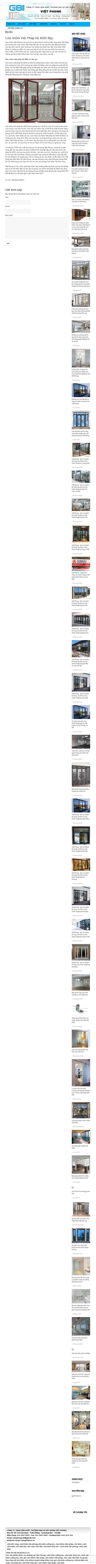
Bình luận (9, 215)
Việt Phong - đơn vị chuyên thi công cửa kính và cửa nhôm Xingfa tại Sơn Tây (80, 515)
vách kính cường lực (55, 1555)
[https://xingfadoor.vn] (48, 11)
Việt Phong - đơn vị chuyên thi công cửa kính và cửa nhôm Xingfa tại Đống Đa (80, 849)
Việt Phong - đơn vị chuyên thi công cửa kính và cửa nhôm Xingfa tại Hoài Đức (80, 909)
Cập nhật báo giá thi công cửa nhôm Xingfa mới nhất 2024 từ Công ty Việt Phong (80, 433)
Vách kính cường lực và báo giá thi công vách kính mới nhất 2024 (81, 753)
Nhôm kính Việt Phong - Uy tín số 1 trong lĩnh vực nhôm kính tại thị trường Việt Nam (80, 90)
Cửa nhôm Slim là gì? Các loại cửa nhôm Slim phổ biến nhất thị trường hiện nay (81, 311)
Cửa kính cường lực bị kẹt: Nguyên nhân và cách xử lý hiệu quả (80, 116)
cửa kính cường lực (46, 1544)
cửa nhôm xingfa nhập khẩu (37, 1560)
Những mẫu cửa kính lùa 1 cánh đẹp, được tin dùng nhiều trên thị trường (80, 143)
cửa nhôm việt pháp (64, 1544)
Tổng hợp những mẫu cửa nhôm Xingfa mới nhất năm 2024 (80, 1020)
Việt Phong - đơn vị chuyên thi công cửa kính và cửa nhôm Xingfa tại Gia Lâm (80, 603)
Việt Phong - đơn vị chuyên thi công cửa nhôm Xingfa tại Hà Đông (81, 965)
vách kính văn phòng (29, 1544)
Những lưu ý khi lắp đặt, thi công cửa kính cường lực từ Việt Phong (80, 401)
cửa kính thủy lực (51, 1546)
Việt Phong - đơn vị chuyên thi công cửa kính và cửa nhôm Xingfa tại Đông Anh (80, 631)
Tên (7, 197)
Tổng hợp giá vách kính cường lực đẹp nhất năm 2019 (79, 1461)
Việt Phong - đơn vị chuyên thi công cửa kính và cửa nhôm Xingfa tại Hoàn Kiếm (80, 817)
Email (7, 206)
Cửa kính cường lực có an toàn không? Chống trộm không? (80, 171)
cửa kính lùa (21, 1546)
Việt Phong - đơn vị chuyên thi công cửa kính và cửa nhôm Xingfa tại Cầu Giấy (80, 696)
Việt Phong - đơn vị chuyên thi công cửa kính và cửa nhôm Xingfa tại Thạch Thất (80, 547)
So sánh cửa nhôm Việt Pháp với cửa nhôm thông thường (80, 1247)
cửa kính (77, 1544)
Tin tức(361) (75, 1482)
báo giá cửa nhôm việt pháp (32, 1558)
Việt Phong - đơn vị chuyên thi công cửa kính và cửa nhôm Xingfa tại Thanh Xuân (81, 935)
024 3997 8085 (23, 1535)
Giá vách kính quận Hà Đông (81, 1353)
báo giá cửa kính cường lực (62, 1560)
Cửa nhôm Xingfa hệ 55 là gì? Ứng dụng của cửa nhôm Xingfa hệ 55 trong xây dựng (81, 284)
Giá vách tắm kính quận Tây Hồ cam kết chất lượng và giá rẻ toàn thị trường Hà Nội (81, 1308)
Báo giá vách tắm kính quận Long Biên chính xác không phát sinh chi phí (80, 1280)
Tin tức (7, 180)
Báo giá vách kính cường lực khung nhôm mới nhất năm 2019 (81, 1376)
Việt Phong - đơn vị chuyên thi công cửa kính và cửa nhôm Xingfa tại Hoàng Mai (80, 461)
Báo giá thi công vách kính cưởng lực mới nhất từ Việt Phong (80, 251)
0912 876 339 (67, 1535)
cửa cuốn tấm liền (34, 1546)
